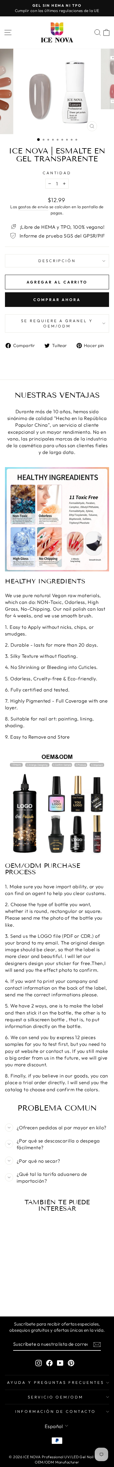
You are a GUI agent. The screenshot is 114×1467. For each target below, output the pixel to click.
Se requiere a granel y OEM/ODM (57, 323)
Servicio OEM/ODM (56, 1397)
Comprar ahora (57, 299)
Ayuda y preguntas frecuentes (55, 1382)
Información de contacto (55, 1411)
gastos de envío (33, 206)
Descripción (57, 260)
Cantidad (57, 172)
